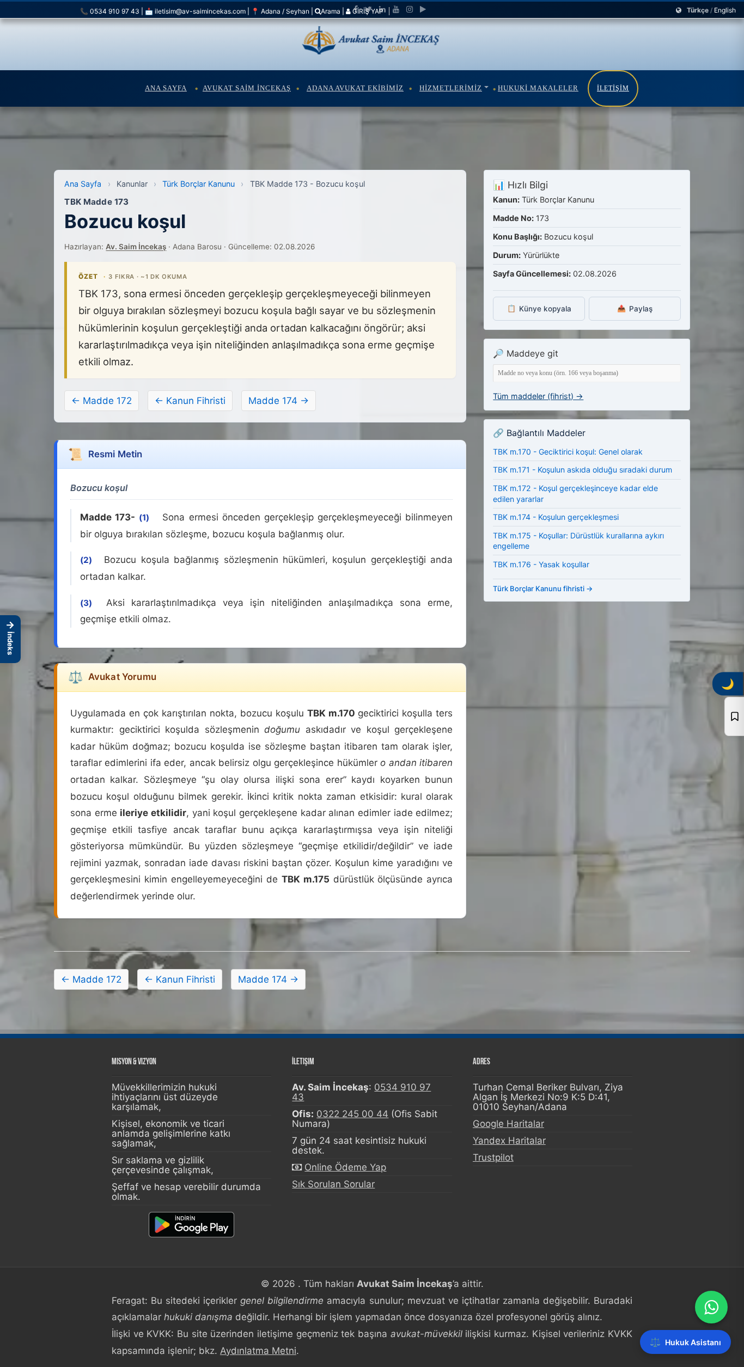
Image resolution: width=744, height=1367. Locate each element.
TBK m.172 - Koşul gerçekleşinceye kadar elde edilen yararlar (575, 493)
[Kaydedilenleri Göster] (734, 716)
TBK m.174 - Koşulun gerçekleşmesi (556, 517)
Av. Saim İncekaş (136, 246)
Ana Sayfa (166, 88)
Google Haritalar (508, 1123)
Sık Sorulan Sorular (333, 1184)
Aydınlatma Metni (258, 1350)
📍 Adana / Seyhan (280, 11)
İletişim (613, 88)
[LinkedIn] (382, 9)
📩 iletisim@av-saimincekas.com (195, 11)
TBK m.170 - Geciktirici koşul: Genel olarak (568, 451)
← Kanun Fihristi (190, 400)
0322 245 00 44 (352, 1113)
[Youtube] (396, 9)
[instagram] (409, 9)
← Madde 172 (101, 400)
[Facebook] (355, 9)
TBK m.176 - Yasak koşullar (541, 564)
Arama (330, 11)
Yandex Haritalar (509, 1140)
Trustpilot (493, 1157)
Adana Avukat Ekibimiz (355, 88)
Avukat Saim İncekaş (247, 88)
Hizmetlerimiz (450, 88)
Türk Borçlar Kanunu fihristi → (543, 588)
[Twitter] (368, 9)
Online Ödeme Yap (345, 1167)
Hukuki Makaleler (538, 88)
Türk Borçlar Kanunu (198, 183)
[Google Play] (423, 9)
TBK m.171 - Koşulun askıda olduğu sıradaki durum (582, 469)
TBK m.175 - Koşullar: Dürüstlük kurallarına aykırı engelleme (578, 541)
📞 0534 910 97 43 (109, 11)
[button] (10, 639)
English (725, 10)
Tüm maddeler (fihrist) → (538, 396)
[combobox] (587, 373)
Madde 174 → (278, 400)
